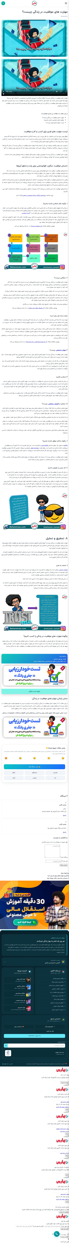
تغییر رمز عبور (64, 1229)
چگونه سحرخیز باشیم (58, 979)
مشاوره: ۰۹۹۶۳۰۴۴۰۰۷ (34, 1036)
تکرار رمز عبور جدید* (38, 1226)
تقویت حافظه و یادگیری (58, 989)
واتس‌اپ (55, 773)
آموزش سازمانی (53, 403)
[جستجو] (6, 1045)
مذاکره (66, 445)
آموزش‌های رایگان (50, 1027)
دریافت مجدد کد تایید (62, 1107)
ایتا (55, 778)
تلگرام (13, 773)
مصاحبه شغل (35, 448)
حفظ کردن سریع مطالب (58, 996)
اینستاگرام (34, 773)
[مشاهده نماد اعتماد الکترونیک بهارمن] (8, 1053)
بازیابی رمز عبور (64, 1131)
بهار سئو (4, 1064)
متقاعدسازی (44, 445)
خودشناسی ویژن (19, 1027)
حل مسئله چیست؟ (36, 226)
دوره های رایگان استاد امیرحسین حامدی (34, 195)
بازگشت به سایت (64, 1212)
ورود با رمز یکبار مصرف (62, 1129)
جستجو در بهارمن (61, 1042)
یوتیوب (34, 778)
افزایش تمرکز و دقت (59, 999)
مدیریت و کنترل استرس (58, 1010)
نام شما (65, 861)
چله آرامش (50, 1031)
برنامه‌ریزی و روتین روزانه (58, 982)
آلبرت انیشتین (26, 213)
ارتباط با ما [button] (63, 1235)
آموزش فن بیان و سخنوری (57, 1003)
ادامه (67, 1109)
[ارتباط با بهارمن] (56, 1234)
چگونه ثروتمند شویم (59, 1006)
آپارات (13, 778)
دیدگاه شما (64, 857)
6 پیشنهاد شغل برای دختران (36, 308)
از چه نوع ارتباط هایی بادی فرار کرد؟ (36, 342)
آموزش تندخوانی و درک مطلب (56, 985)
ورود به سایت (64, 1083)
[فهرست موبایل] (66, 3)
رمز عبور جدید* (65, 1226)
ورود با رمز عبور (65, 1102)
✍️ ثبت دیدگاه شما (34, 767)
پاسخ (64, 815)
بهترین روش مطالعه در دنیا (57, 992)
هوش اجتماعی (61, 350)
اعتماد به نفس (63, 570)
